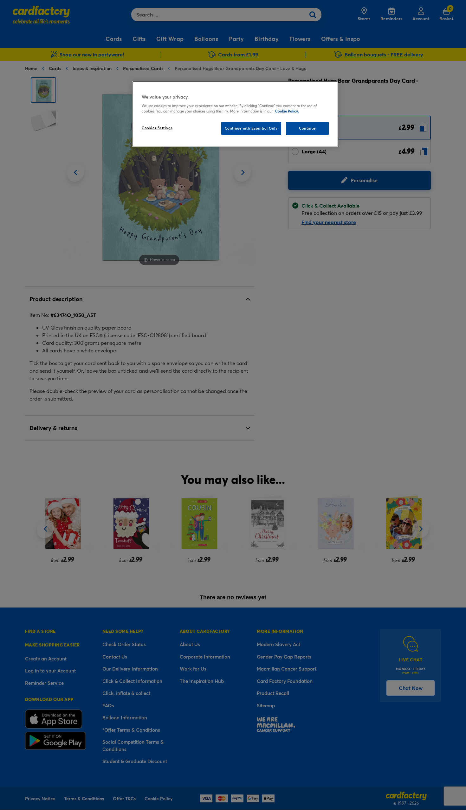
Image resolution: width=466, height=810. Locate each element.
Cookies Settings (157, 127)
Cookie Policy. (287, 111)
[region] (235, 114)
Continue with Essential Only (251, 128)
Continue (307, 128)
